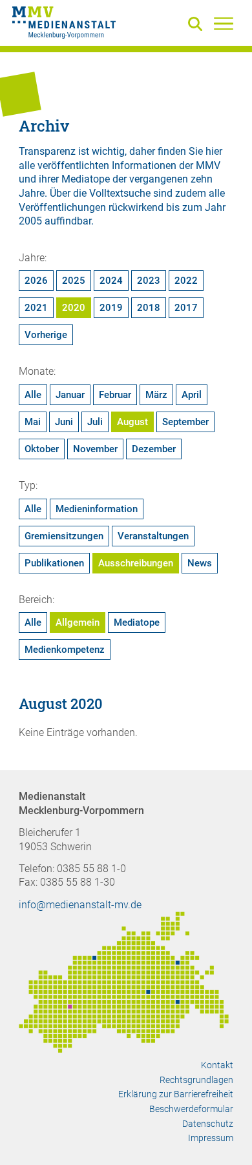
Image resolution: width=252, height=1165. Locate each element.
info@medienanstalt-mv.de (80, 905)
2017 (186, 308)
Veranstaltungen (153, 536)
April (192, 395)
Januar (70, 395)
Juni (64, 422)
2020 (73, 308)
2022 (186, 280)
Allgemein (78, 622)
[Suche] (197, 25)
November (95, 449)
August (132, 422)
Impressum (210, 1138)
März (156, 395)
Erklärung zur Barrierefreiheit (175, 1094)
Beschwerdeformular (191, 1109)
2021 (36, 308)
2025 (73, 280)
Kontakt (217, 1065)
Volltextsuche (120, 193)
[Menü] (223, 23)
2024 (111, 280)
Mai (33, 422)
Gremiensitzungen (64, 536)
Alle (33, 395)
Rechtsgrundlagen (196, 1080)
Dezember (154, 449)
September (185, 422)
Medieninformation (97, 509)
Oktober (42, 449)
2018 (148, 308)
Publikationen (54, 563)
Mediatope (137, 622)
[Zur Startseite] (64, 24)
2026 (36, 280)
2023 (148, 280)
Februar (115, 395)
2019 (111, 308)
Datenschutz (207, 1124)
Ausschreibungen (135, 563)
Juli (95, 422)
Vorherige (46, 335)
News (199, 563)
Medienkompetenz (65, 649)
